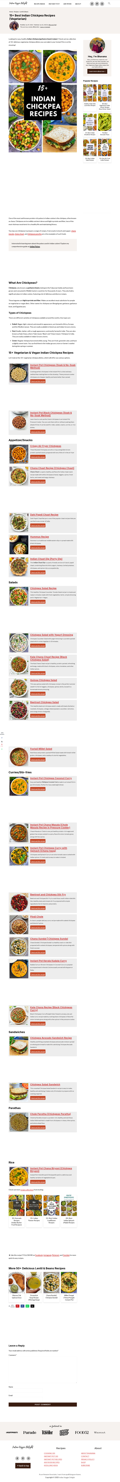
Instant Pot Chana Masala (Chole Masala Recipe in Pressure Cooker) (50, 826)
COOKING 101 (49, 1453)
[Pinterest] (97, 4)
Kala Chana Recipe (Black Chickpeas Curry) (51, 1008)
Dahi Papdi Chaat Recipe (44, 514)
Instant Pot (54, 4)
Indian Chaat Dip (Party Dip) (46, 558)
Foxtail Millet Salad (41, 748)
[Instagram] (102, 4)
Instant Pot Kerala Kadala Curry (48, 960)
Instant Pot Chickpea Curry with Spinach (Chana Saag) (48, 849)
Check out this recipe (38, 381)
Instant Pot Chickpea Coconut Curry (51, 778)
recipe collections (27, 1190)
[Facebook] (92, 4)
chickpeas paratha (35, 234)
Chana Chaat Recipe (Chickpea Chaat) (52, 468)
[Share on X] (32, 1306)
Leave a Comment (45, 27)
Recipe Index (39, 4)
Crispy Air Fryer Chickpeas (45, 446)
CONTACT (85, 1456)
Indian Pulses (35, 246)
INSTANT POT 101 (51, 1456)
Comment (13, 1355)
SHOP (83, 1462)
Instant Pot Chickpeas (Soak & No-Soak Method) (53, 366)
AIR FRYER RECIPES (51, 1462)
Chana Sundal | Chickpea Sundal (49, 938)
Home (11, 12)
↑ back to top (23, 1466)
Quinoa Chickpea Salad (43, 680)
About (78, 4)
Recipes (16, 12)
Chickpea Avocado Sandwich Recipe (51, 1037)
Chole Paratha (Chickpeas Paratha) (50, 1114)
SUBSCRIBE (85, 1465)
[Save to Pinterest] (17, 1306)
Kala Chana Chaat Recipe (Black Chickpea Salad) (48, 658)
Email (11, 1395)
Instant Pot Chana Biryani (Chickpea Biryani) (51, 1169)
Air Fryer (67, 4)
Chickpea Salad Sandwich (45, 1084)
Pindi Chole (36, 916)
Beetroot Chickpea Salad (44, 702)
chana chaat (19, 234)
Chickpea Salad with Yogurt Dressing (51, 634)
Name (11, 1387)
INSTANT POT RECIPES (53, 1459)
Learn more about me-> (97, 71)
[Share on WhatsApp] (27, 1306)
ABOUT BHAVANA (88, 1453)
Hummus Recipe (39, 536)
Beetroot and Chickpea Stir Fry (48, 894)
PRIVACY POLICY (87, 1459)
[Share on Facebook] (22, 1306)
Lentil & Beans (24, 12)
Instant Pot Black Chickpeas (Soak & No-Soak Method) (51, 414)
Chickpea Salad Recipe (43, 588)
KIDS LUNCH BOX (51, 1465)
